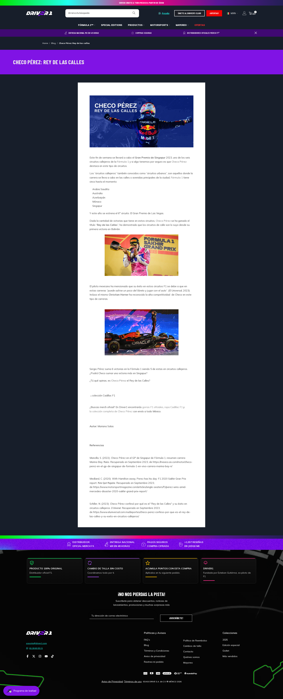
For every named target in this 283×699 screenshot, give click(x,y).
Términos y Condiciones (156, 650)
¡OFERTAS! (214, 13)
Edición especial (231, 645)
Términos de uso (133, 681)
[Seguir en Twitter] (33, 657)
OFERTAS (199, 25)
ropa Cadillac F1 (173, 407)
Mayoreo (188, 662)
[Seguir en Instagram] (39, 657)
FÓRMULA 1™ (85, 25)
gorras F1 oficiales (152, 407)
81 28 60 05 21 (36, 648)
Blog (53, 43)
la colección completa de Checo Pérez (111, 411)
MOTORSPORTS (159, 25)
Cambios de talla (192, 645)
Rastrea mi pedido (154, 661)
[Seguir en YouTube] (46, 657)
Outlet (226, 650)
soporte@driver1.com (36, 643)
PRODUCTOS (135, 25)
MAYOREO (181, 25)
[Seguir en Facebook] (27, 657)
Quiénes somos (191, 657)
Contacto (188, 651)
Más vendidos (230, 656)
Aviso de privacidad (154, 656)
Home (45, 43)
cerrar (27, 33)
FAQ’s (147, 639)
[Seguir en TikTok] (52, 657)
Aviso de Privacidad (112, 681)
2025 (225, 639)
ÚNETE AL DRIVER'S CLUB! (189, 13)
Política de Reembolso (195, 640)
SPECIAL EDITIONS (111, 25)
